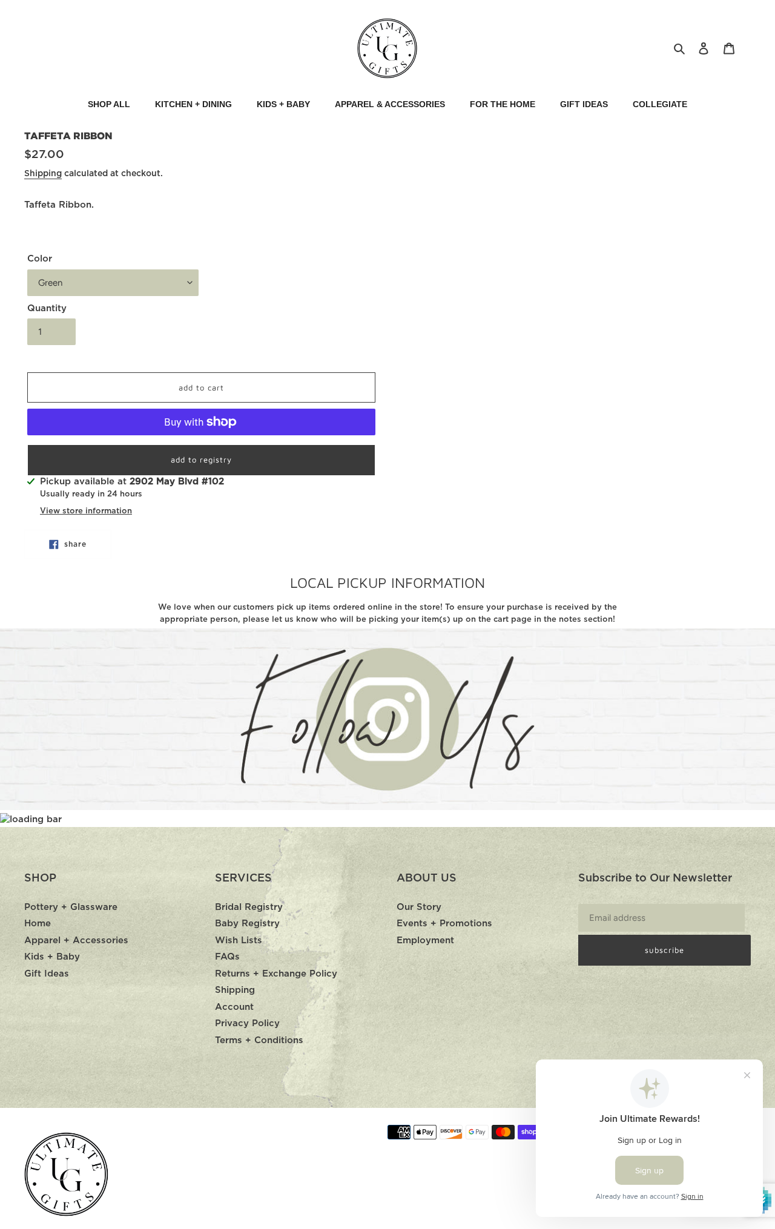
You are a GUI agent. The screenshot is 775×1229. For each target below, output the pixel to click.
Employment (425, 940)
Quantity (47, 308)
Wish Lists (238, 940)
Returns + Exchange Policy (276, 973)
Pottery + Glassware (70, 907)
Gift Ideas (46, 973)
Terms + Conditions (259, 1040)
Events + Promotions (444, 923)
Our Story (419, 907)
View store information (86, 511)
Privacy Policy (247, 1023)
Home (37, 923)
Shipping (43, 174)
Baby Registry (247, 923)
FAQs (227, 956)
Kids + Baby (52, 956)
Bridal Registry (249, 907)
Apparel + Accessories (76, 940)
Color (39, 258)
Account (234, 1007)
